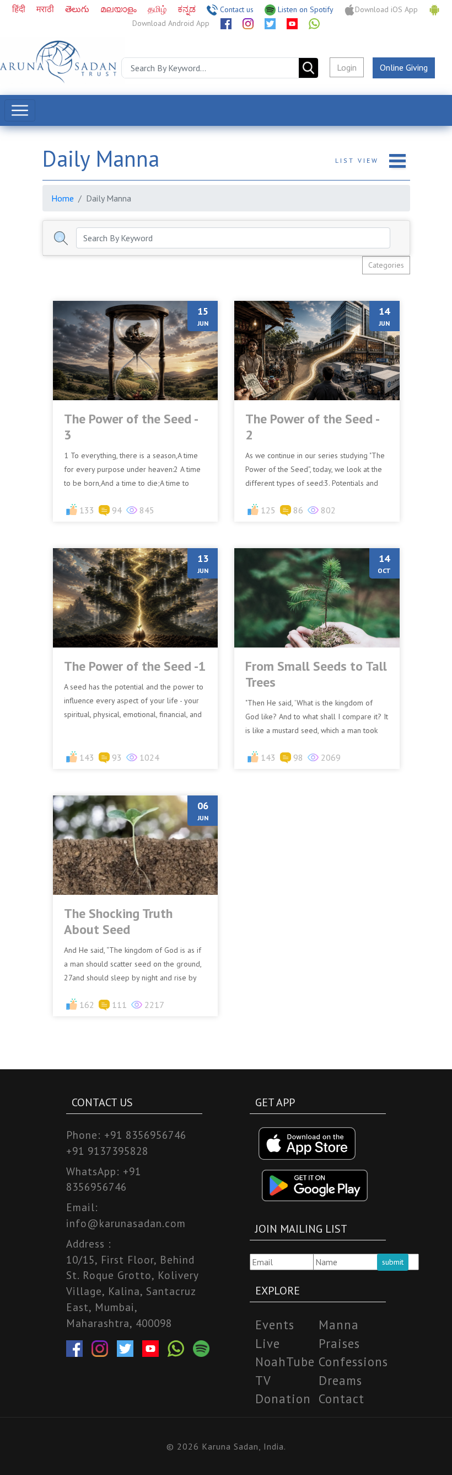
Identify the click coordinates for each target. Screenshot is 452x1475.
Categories (386, 265)
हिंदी (20, 8)
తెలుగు (78, 8)
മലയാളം (119, 8)
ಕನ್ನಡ (187, 8)
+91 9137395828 (107, 1151)
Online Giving (404, 67)
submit (392, 1262)
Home (62, 198)
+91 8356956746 (145, 1135)
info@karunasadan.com (126, 1223)
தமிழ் (158, 8)
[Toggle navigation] (19, 110)
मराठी (46, 8)
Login (347, 67)
